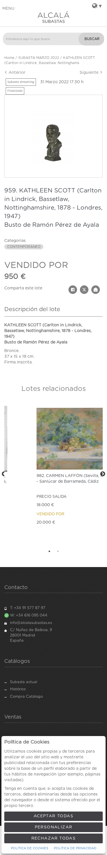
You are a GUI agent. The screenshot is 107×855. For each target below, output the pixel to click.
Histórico (18, 689)
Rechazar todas (53, 838)
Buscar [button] (92, 39)
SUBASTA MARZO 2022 (38, 57)
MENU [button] (8, 9)
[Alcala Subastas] (53, 17)
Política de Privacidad (75, 848)
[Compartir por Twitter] (84, 289)
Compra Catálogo (26, 697)
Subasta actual (23, 682)
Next (103, 474)
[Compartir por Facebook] (72, 289)
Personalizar (53, 827)
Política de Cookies (29, 848)
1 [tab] (49, 551)
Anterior (16, 73)
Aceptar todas (53, 816)
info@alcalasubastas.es (31, 623)
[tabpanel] (53, 474)
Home (9, 57)
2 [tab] (58, 551)
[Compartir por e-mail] (95, 289)
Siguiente (90, 73)
